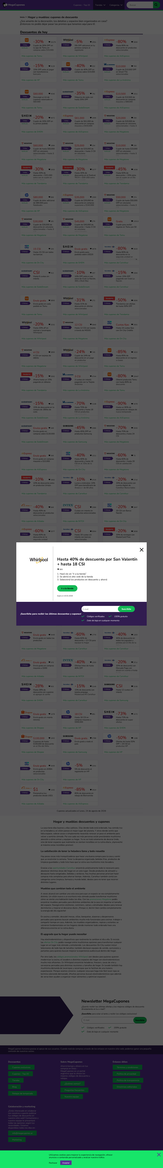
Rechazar (53, 1162)
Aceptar (66, 1162)
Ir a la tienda (67, 588)
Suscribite (126, 609)
